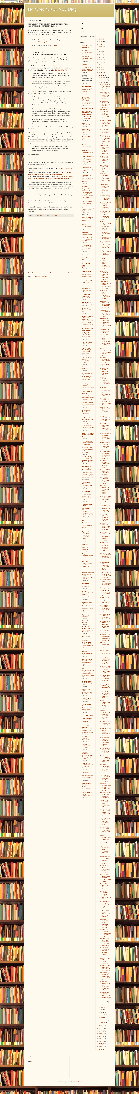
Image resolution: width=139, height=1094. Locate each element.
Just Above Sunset (87, 342)
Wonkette (84, 752)
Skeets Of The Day (87, 290)
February (103, 1020)
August (103, 1004)
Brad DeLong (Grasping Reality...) (88, 151)
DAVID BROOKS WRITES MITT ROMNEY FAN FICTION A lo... (105, 968)
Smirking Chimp (87, 659)
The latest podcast (86, 146)
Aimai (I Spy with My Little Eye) (87, 46)
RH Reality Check (87, 602)
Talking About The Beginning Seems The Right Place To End (87, 460)
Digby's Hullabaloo (87, 217)
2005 (100, 1041)
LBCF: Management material (87, 654)
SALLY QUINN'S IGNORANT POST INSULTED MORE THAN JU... (105, 850)
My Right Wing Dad (88, 433)
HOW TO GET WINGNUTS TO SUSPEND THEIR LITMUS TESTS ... (105, 878)
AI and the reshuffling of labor (87, 169)
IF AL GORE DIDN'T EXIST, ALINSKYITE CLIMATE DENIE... (105, 104)
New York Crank (87, 441)
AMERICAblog (86, 86)
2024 (100, 44)
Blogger (80, 1082)
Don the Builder (86, 788)
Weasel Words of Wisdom (86, 737)
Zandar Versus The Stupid (87, 793)
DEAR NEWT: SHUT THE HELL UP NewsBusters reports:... (104, 168)
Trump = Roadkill (86, 203)
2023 (100, 47)
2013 (100, 72)
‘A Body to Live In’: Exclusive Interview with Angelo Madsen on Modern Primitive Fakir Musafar (87, 194)
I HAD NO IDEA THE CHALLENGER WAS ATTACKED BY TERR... (105, 392)
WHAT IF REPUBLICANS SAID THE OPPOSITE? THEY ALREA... (105, 254)
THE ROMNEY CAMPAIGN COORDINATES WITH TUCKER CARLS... (105, 933)
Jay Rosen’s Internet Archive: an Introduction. (87, 547)
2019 (100, 57)
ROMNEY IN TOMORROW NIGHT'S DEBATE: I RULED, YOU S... (104, 951)
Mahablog (85, 384)
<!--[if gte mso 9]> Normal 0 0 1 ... (105, 635)
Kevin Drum (85, 367)
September (104, 1002)
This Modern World (87, 715)
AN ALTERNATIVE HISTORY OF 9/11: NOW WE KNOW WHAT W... (105, 591)
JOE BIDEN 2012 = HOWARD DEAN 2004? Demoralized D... (105, 616)
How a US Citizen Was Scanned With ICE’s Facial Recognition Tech (88, 595)
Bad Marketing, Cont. (87, 419)
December (103, 77)
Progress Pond (86, 554)
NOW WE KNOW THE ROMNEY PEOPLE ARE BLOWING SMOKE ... (105, 95)
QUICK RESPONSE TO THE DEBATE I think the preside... (105, 352)
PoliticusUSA (85, 521)
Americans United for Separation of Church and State (87, 112)
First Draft (85, 254)
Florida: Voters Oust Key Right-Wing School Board (87, 210)
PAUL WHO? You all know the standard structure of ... (105, 960)
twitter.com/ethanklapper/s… (40, 42)
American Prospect (87, 108)
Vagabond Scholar (87, 718)
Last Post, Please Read (87, 795)
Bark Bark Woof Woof (86, 137)
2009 (100, 1031)
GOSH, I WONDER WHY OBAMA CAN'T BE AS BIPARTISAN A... (105, 840)
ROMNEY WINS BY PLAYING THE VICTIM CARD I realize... (105, 905)
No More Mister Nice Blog (52, 9)
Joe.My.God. (85, 333)
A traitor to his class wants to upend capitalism (87, 709)
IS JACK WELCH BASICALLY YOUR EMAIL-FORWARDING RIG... (105, 830)
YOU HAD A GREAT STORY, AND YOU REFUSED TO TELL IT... (105, 313)
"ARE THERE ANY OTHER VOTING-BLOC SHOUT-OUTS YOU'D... (105, 695)
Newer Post (31, 273)
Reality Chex (85, 583)
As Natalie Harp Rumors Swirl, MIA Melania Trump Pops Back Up (87, 525)
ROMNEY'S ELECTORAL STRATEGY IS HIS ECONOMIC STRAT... (105, 275)
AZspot (84, 123)
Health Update (85, 368)
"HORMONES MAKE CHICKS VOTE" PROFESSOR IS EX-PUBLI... (105, 285)
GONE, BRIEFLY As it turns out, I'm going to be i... (105, 652)
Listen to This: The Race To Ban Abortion (87, 693)
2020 (100, 54)
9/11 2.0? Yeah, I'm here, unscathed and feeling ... (105, 130)
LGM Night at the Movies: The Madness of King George (87, 377)
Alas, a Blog (85, 57)
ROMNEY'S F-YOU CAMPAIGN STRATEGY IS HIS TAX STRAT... (105, 159)
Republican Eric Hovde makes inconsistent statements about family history (88, 101)
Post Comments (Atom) (41, 276)
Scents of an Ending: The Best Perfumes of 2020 (87, 645)
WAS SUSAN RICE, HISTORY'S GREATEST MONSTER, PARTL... (104, 546)
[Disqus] (51, 244)
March (102, 1017)
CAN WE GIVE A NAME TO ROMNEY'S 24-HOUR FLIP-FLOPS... (105, 914)
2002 (100, 1049)
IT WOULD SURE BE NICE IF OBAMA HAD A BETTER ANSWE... (105, 446)
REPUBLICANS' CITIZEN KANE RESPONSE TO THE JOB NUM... (105, 860)
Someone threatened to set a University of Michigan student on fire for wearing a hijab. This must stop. (88, 673)
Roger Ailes (85, 616)
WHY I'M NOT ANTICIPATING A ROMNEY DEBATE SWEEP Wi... (105, 778)
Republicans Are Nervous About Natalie (88, 386)
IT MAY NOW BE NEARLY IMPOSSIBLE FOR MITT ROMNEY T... (105, 371)
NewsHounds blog (87, 457)
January (103, 1022)
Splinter (84, 669)
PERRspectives (86, 491)
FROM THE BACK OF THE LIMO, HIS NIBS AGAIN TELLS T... (105, 410)
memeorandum (86, 396)
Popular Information (88, 532)
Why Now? (85, 744)
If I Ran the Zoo (86, 302)
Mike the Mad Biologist (86, 411)
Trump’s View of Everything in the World (86, 662)
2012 (100, 75)
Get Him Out (85, 140)
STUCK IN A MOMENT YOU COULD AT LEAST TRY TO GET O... (105, 787)
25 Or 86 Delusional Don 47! (87, 361)
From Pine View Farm (86, 264)
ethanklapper (39, 40)
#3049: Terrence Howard (86, 249)
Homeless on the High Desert (86, 295)
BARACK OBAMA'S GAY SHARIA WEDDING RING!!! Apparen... (105, 704)
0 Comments (54, 215)
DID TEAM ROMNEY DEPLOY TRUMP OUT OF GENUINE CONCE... (105, 294)
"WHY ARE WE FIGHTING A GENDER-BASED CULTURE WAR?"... (104, 188)
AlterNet (84, 75)
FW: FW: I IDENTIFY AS (87, 435)
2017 (100, 62)
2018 (100, 60)
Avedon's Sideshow (87, 117)
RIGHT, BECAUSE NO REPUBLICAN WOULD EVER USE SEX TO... (105, 244)
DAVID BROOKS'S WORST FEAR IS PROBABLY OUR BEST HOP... (105, 124)
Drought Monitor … (87, 298)
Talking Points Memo (86, 689)
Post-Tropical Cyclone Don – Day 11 (87, 746)
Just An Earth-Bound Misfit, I (86, 349)
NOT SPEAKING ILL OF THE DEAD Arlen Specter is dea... (105, 600)
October (103, 82)
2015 (100, 67)
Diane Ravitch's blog (88, 208)
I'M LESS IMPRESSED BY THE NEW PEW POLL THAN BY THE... (105, 768)
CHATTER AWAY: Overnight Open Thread (87, 336)
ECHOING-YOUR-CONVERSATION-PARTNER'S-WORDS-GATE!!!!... (105, 455)
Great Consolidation (88, 281)
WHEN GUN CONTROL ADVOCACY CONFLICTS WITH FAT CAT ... (105, 381)
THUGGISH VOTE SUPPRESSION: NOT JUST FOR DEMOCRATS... (105, 582)
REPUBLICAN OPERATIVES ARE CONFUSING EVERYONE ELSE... (105, 986)
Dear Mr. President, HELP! (87, 227)
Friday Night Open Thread (87, 131)
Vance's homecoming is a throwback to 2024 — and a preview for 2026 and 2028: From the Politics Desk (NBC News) (88, 401)
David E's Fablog (87, 202)
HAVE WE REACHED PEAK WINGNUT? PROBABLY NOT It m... (104, 923)
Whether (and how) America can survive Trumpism (87, 89)
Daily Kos (84, 186)
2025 (100, 41)
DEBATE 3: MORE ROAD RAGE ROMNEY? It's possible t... (105, 472)
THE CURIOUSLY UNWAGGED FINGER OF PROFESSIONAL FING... (105, 437)
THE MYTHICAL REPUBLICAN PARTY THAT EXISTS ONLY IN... (105, 812)
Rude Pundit (85, 627)
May (102, 1012)
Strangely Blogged (87, 681)
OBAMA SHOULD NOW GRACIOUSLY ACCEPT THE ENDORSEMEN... (105, 342)
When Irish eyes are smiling (105, 631)
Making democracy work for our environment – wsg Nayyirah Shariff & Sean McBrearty (87, 237)
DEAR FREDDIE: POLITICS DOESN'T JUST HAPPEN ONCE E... (105, 995)
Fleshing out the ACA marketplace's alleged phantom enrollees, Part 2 (88, 776)
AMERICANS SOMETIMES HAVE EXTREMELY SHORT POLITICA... (105, 149)
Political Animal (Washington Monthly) (86, 509)
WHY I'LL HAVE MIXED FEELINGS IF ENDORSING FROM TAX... (105, 821)
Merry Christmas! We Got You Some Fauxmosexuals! (87, 766)
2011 (100, 1026)
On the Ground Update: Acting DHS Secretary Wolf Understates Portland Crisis (87, 496)
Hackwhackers (86, 288)
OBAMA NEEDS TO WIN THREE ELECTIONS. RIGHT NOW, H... (105, 215)
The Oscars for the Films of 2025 (86, 720)
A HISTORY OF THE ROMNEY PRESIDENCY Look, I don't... (105, 418)
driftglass (84, 225)
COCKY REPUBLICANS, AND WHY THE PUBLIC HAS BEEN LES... (105, 715)
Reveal (84, 591)
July (102, 1007)
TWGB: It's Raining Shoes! (87, 683)
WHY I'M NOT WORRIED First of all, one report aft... (105, 886)
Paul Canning (86, 482)
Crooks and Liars (87, 175)
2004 (100, 1044)
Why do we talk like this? (87, 310)
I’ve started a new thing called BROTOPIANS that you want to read (88, 730)
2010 (100, 1028)
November (104, 80)
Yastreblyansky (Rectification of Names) (86, 784)
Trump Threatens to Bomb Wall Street (87, 352)
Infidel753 (85, 308)
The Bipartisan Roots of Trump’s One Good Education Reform (87, 514)
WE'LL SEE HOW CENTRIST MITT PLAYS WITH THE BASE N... (105, 517)
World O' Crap (86, 763)
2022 (100, 49)
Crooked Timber (86, 167)
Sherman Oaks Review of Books (86, 641)
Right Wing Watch (87, 615)
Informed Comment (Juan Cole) (87, 317)
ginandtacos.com (86, 271)
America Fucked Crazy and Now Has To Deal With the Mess (88, 630)
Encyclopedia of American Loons (86, 246)
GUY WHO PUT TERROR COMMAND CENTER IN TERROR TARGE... (104, 742)
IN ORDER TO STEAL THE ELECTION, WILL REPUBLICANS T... (105, 323)
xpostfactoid (85, 772)
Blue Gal (84, 144)
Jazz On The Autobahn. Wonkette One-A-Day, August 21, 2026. (87, 756)
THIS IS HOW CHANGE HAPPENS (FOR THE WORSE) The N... (105, 608)
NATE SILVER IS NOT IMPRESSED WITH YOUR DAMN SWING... (105, 566)
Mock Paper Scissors (88, 418)
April (102, 1015)
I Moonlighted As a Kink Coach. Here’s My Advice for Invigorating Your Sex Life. (87, 607)
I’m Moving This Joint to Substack (87, 556)
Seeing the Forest (87, 636)
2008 (100, 1033)
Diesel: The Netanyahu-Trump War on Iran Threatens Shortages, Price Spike (88, 321)
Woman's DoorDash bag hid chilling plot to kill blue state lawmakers (88, 565)
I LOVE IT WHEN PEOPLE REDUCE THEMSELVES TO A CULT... (105, 205)
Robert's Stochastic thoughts (87, 621)
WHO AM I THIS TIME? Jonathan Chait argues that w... (105, 87)
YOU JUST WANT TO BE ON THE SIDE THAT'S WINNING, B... (105, 795)
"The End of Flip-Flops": (61, 70)
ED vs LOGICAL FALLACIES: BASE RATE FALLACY (87, 274)
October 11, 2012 (56, 45)
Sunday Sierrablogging (88, 304)
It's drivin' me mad (86, 118)
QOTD (83, 267)
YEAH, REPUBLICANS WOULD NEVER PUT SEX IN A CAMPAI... (105, 226)
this (36, 93)
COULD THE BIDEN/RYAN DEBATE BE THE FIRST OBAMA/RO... (105, 660)
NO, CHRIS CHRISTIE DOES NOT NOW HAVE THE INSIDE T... (104, 114)
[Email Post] (48, 215)
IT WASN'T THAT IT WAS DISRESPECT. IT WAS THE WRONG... (105, 624)
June (102, 1010)
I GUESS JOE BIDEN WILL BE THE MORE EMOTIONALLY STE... (105, 759)
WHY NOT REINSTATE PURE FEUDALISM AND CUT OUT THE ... (105, 427)
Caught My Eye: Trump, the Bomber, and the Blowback (87, 577)
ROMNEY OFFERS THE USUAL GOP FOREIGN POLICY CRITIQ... (105, 490)
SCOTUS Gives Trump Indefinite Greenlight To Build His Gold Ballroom (88, 179)
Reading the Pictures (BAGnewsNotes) (88, 573)
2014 (100, 70)
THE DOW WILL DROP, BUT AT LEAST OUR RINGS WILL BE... (105, 678)
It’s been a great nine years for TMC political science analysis (88, 427)
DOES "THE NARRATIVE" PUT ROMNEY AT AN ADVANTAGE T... (105, 362)
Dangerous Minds (87, 189)
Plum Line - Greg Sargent (87, 505)
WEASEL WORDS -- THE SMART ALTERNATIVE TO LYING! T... (105, 724)
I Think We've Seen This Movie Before (87, 283)
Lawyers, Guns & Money (87, 373)
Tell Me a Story (86, 698)
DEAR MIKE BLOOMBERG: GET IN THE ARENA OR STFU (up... (105, 480)
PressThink (85, 544)
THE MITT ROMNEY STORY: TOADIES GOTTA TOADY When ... (105, 264)
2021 (100, 52)
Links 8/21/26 (85, 413)
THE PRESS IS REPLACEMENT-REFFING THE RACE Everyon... (105, 333)
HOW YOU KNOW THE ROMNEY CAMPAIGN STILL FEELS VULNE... (105, 669)
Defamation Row (86, 740)
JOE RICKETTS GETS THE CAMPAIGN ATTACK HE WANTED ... (104, 942)
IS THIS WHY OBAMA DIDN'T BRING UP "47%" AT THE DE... (105, 869)
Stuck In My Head (86, 700)
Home (51, 273)
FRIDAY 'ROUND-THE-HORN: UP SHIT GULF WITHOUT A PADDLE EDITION (88, 68)
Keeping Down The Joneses (87, 219)
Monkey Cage (86, 424)
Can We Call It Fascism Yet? (88, 59)
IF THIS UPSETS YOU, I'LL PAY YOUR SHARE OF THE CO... (105, 750)
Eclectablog (85, 233)
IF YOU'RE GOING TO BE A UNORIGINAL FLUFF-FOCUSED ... (105, 536)
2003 (100, 1046)
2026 (100, 39)
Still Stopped (85, 344)
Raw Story (85, 561)
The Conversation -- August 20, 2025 (87, 585)
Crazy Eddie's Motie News (88, 157)
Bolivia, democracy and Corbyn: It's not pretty (87, 485)
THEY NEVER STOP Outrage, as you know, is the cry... (105, 686)
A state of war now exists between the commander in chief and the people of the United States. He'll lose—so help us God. (87, 473)
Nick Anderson (86, 124)
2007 (100, 1036)
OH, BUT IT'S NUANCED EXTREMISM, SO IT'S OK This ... (105, 464)
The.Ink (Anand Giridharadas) (86, 705)
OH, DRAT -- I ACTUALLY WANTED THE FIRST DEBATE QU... (105, 401)
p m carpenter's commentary (86, 467)
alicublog (84, 64)
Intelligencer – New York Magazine (87, 329)
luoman (68, 1082)
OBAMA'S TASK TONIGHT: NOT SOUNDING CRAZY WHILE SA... (105, 556)
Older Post (71, 273)
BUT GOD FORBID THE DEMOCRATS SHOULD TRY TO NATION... (105, 304)
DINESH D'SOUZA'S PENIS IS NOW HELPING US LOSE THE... (105, 526)
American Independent (85, 96)
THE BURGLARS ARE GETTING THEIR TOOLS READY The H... (105, 197)
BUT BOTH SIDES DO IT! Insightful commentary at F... (105, 732)
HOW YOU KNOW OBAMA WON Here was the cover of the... (105, 499)
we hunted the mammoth (86, 726)
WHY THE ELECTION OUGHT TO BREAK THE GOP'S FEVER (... (105, 178)
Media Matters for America (87, 392)
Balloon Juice (86, 129)
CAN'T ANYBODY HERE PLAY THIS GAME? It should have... (105, 575)
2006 (100, 1039)
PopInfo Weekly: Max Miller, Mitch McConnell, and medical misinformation (87, 536)
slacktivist (85, 651)
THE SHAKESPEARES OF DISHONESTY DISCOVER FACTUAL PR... (105, 508)
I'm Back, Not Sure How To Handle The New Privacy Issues (87, 50)
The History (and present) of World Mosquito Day (86, 161)
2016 (100, 65)
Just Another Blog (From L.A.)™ (87, 358)
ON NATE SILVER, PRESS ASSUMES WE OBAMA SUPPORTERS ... (105, 139)
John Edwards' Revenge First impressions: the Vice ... (105, 645)
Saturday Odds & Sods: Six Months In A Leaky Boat (88, 257)
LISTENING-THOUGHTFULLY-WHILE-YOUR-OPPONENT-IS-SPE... (105, 895)
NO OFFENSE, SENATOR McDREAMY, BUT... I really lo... (105, 976)
